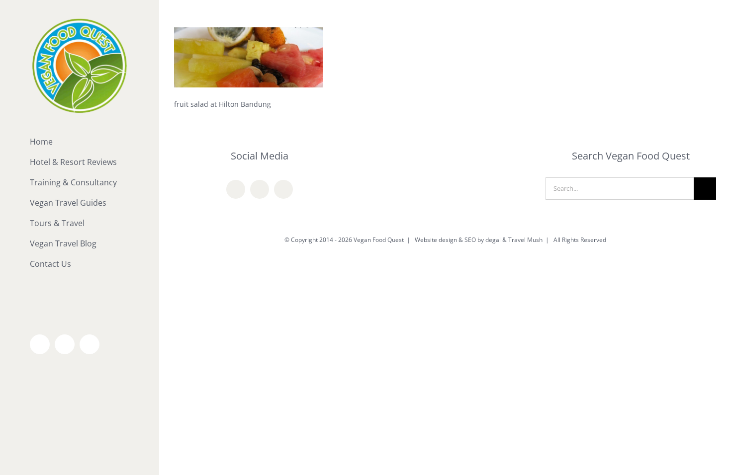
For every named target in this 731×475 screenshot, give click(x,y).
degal (493, 240)
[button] (79, 284)
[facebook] (235, 189)
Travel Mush (525, 240)
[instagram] (283, 189)
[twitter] (259, 189)
